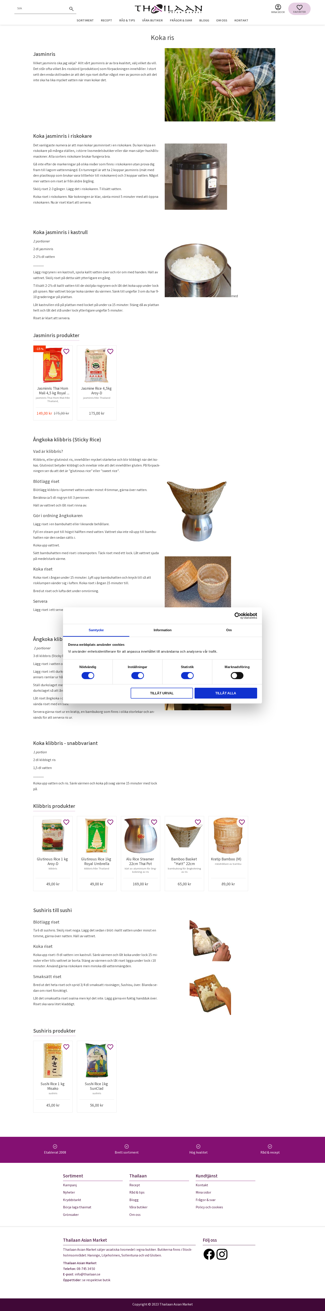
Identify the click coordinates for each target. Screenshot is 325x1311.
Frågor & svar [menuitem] (181, 21)
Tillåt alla (225, 693)
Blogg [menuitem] (204, 21)
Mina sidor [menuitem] (278, 12)
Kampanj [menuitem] (70, 1185)
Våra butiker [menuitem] (152, 21)
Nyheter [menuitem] (69, 1192)
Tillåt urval (162, 693)
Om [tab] (229, 630)
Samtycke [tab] (96, 630)
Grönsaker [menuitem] (71, 1215)
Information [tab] (163, 630)
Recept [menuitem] (106, 21)
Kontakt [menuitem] (241, 21)
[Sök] (71, 9)
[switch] (137, 675)
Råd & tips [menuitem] (127, 21)
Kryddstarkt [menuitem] (72, 1200)
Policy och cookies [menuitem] (209, 1207)
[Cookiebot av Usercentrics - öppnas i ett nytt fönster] (237, 615)
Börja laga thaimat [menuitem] (77, 1207)
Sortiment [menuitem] (85, 21)
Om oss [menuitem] (221, 21)
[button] (299, 9)
